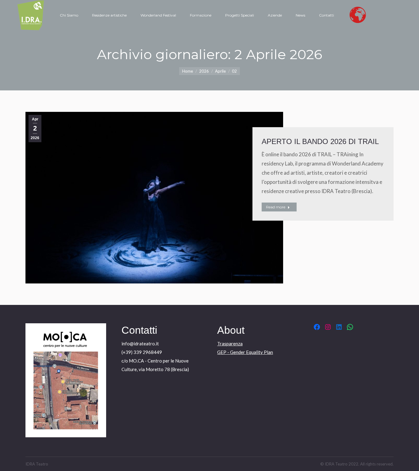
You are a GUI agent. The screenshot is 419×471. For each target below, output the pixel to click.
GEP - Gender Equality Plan (245, 352)
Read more (275, 207)
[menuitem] (69, 15)
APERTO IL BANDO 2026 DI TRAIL (320, 141)
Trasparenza (230, 343)
